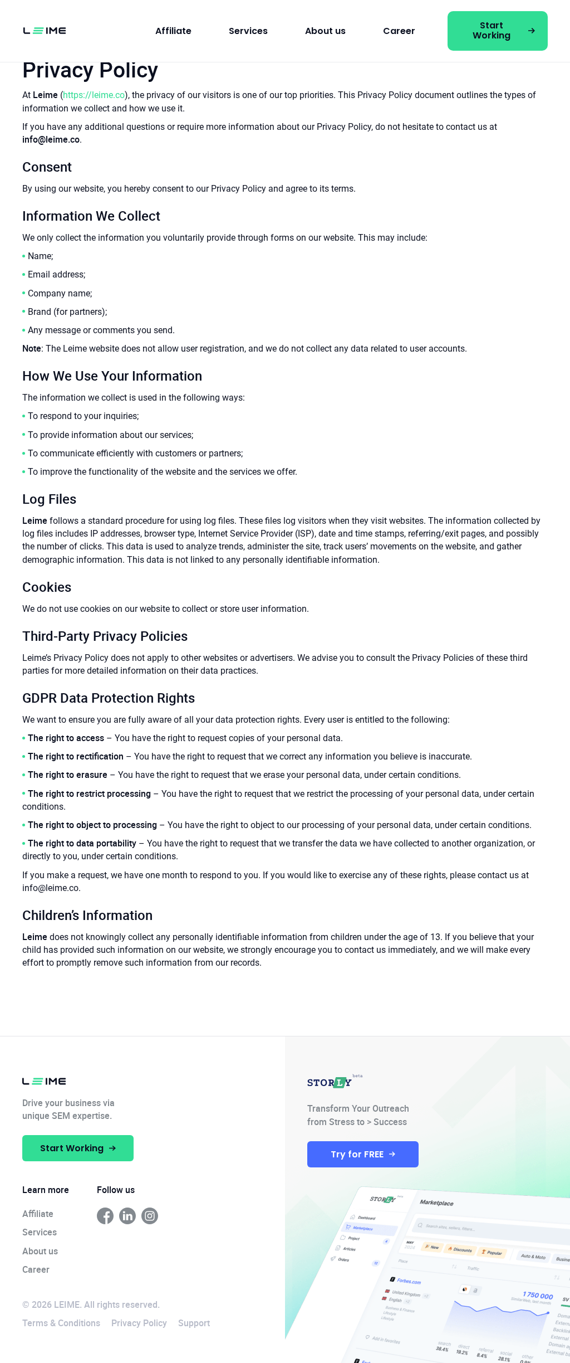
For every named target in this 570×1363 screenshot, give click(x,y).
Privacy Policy (139, 1323)
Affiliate (173, 31)
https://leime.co (94, 95)
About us (325, 31)
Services (248, 31)
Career (399, 31)
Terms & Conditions (61, 1323)
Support (194, 1323)
